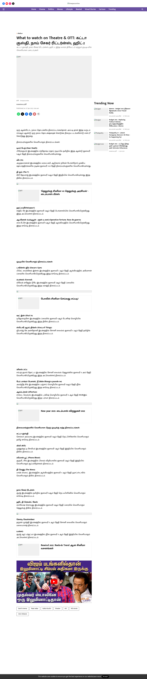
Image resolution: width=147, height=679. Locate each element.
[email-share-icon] (34, 115)
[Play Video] (54, 581)
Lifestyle (69, 9)
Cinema (42, 9)
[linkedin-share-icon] (30, 115)
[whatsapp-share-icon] (18, 115)
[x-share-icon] (22, 115)
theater (57, 608)
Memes (60, 9)
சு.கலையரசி (21, 104)
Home (33, 9)
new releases (22, 614)
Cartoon (102, 9)
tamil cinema (22, 608)
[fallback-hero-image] (101, 112)
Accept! (105, 676)
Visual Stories (90, 9)
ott (66, 608)
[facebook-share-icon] (26, 115)
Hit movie (74, 608)
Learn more (97, 676)
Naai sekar (34, 608)
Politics (51, 9)
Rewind (79, 9)
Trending (112, 9)
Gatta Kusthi (46, 608)
